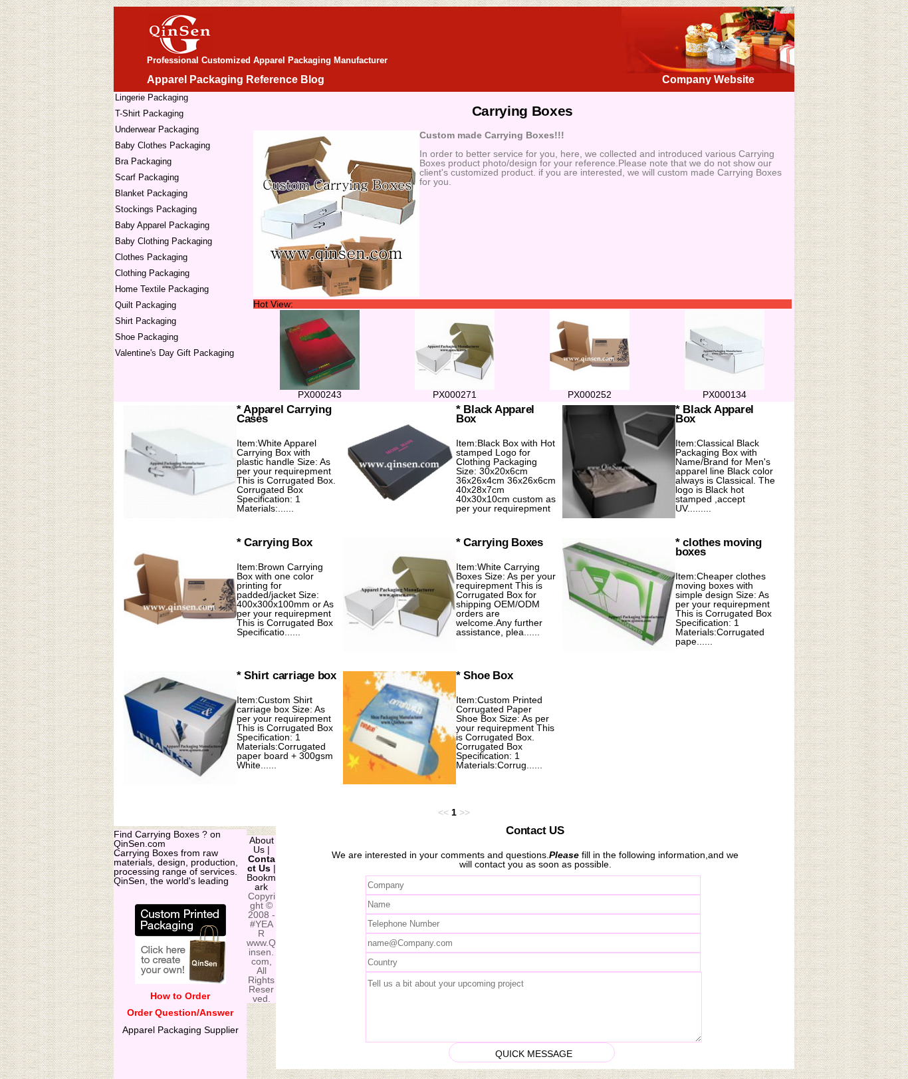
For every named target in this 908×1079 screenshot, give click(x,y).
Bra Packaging (143, 161)
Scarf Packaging (147, 177)
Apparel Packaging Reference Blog (235, 79)
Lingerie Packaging (151, 97)
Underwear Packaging (157, 129)
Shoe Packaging (146, 337)
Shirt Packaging (145, 321)
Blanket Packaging (151, 193)
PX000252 (590, 394)
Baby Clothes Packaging (162, 145)
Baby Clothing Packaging (163, 241)
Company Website (708, 79)
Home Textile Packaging (162, 289)
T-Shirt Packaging (149, 113)
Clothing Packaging (152, 273)
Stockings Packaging (156, 209)
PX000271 (455, 394)
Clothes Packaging (151, 257)
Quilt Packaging (145, 305)
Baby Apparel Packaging (162, 225)
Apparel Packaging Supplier (180, 1029)
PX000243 (320, 394)
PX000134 (724, 394)
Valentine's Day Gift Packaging (174, 353)
